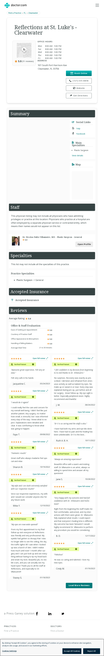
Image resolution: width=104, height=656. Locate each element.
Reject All (91, 651)
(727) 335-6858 (80, 80)
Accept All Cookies (72, 651)
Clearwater (33, 13)
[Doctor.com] (15, 5)
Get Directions (80, 95)
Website (80, 88)
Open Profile (84, 244)
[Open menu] (97, 5)
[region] (52, 647)
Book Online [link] (80, 73)
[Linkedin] (49, 613)
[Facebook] (37, 613)
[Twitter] (62, 613)
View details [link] (77, 155)
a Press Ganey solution (19, 613)
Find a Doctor (57, 630)
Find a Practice (14, 13)
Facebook (80, 133)
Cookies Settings (9, 651)
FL (25, 13)
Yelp (78, 128)
